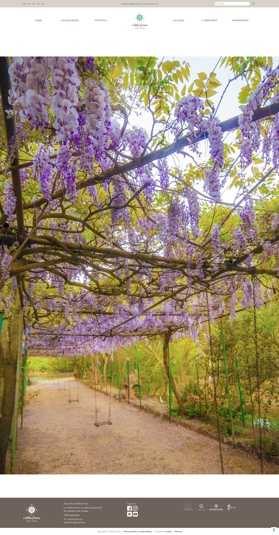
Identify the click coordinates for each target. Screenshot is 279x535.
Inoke (168, 531)
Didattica (101, 20)
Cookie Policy (145, 531)
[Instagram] (135, 508)
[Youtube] (129, 514)
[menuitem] (24, 3)
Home (38, 20)
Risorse (178, 531)
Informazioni (240, 20)
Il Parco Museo (70, 20)
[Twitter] (135, 514)
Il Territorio (209, 20)
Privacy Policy (130, 531)
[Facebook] (129, 508)
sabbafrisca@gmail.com (131, 3)
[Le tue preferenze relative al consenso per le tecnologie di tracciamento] (274, 530)
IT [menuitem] (24, 3)
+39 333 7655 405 (151, 3)
